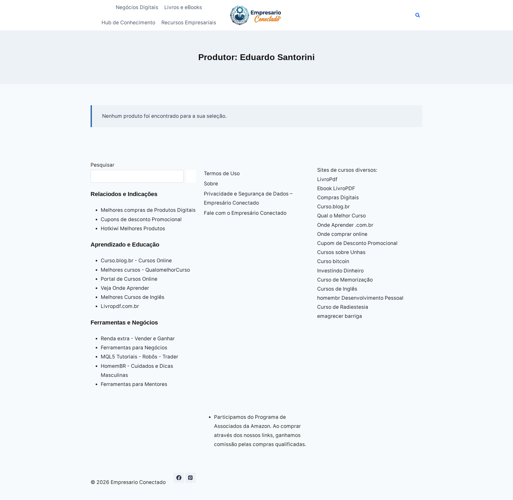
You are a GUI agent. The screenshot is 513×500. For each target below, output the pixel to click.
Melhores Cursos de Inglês (132, 297)
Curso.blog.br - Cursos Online (136, 260)
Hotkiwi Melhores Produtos (133, 228)
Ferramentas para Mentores (134, 384)
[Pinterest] (190, 478)
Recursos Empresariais (188, 22)
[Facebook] (179, 478)
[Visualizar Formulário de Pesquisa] (417, 15)
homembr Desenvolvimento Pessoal (360, 298)
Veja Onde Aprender (125, 288)
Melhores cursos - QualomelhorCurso (145, 270)
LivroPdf (327, 179)
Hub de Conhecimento (128, 22)
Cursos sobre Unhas (341, 252)
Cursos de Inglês (337, 289)
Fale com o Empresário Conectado (245, 213)
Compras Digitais (338, 197)
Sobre (211, 184)
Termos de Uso (222, 173)
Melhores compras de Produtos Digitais (148, 210)
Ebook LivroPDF (336, 188)
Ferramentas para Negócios (134, 348)
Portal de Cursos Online (129, 279)
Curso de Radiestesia (342, 307)
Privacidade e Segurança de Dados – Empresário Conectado (248, 198)
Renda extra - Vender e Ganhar (138, 338)
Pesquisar (102, 165)
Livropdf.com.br (120, 306)
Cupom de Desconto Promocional (357, 243)
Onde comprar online (342, 234)
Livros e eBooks (183, 7)
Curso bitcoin (333, 261)
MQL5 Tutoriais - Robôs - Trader (139, 357)
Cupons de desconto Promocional (141, 219)
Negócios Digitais (137, 7)
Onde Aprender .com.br (345, 225)
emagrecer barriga (339, 316)
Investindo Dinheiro (340, 271)
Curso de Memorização (345, 280)
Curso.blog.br (333, 207)
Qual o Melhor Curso (341, 216)
